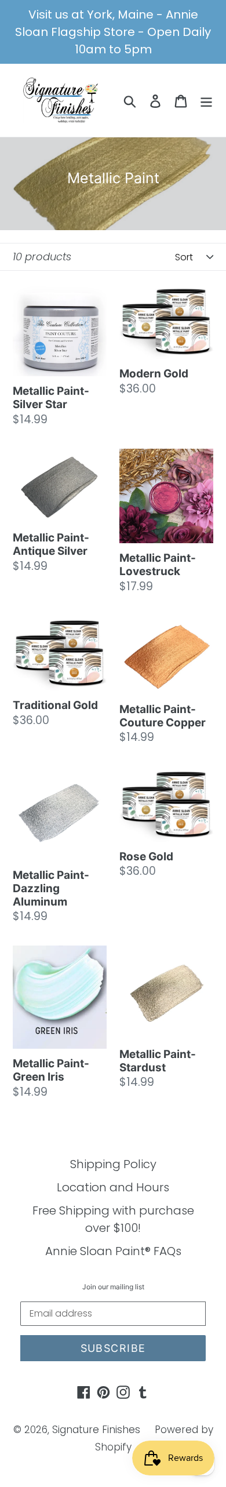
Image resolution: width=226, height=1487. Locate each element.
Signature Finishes (96, 1430)
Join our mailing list (113, 1287)
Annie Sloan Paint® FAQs (113, 1251)
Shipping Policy (113, 1164)
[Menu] (206, 100)
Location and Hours (113, 1187)
